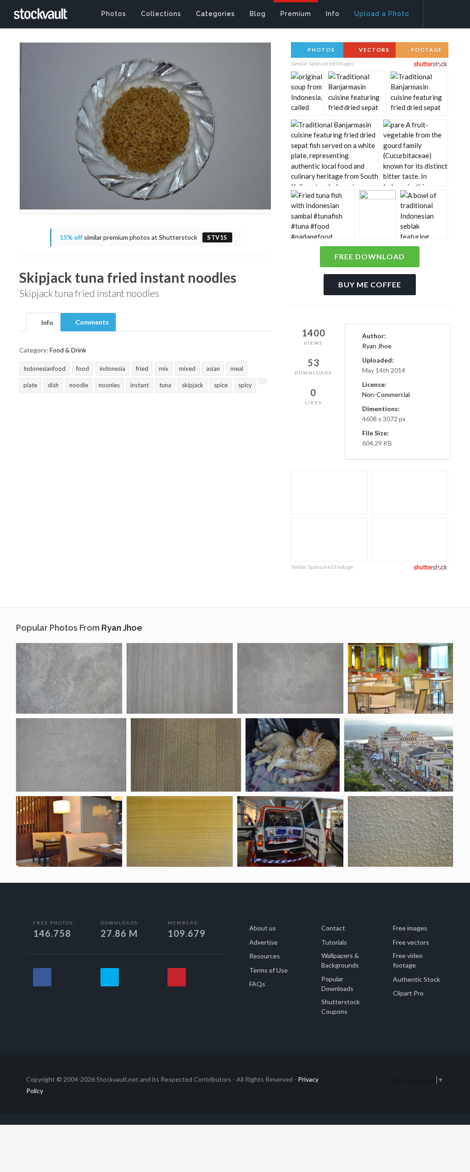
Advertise (263, 942)
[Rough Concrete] (69, 678)
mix (163, 368)
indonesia (112, 368)
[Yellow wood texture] (180, 831)
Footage (426, 49)
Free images (410, 928)
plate (30, 385)
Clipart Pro (408, 993)
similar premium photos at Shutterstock (144, 237)
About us (262, 928)
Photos (320, 49)
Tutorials (334, 942)
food (82, 368)
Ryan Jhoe (377, 346)
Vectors (373, 49)
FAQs (257, 984)
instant (139, 385)
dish (53, 385)
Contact (333, 928)
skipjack (192, 385)
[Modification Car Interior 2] (290, 831)
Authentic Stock (416, 979)
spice (221, 385)
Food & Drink (68, 350)
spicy (245, 385)
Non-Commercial (386, 394)
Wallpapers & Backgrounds (340, 960)
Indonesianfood (44, 368)
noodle (78, 385)
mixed (187, 368)
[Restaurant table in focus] (400, 678)
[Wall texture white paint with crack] (71, 755)
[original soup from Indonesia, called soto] (307, 97)
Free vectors (411, 942)
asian (213, 368)
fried (142, 368)
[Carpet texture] (186, 755)
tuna (165, 385)
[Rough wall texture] (400, 831)
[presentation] (43, 323)
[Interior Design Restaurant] (69, 831)
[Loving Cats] (293, 755)
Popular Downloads (337, 983)
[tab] (43, 322)
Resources (264, 956)
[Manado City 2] (398, 755)
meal (236, 368)
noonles (109, 385)
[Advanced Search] (440, 11)
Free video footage (408, 960)
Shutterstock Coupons (340, 1006)
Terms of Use (268, 970)
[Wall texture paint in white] (290, 678)
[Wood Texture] (180, 678)
